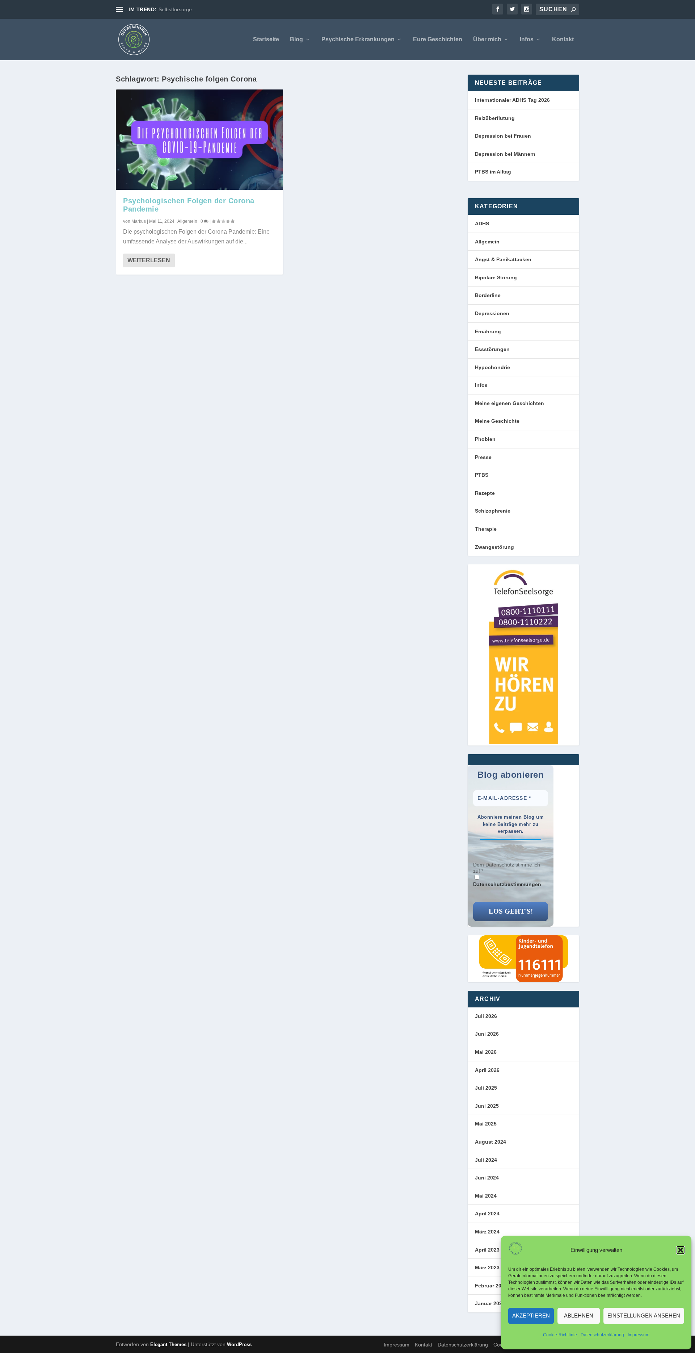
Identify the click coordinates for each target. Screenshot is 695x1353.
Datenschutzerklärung (602, 1334)
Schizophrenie (492, 511)
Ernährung (488, 331)
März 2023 (487, 1267)
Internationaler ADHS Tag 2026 (512, 100)
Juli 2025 (486, 1088)
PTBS (481, 475)
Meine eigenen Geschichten (509, 403)
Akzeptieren (531, 1315)
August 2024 (490, 1142)
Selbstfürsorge (175, 9)
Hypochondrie (492, 367)
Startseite (266, 39)
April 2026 (487, 1070)
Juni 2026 (487, 1034)
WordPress (239, 1344)
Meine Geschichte (497, 421)
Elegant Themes (168, 1344)
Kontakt (563, 39)
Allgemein (187, 221)
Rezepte (485, 493)
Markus (138, 221)
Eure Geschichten (437, 39)
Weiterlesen (148, 260)
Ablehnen (578, 1315)
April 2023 (487, 1250)
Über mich (487, 39)
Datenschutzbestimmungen (507, 884)
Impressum (638, 1334)
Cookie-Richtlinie (560, 1334)
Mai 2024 (486, 1196)
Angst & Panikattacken (503, 259)
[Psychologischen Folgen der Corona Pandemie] (199, 139)
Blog (296, 39)
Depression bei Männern (505, 154)
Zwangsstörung (494, 547)
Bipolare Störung (496, 277)
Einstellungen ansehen (643, 1315)
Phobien (485, 439)
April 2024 (487, 1213)
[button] (680, 1250)
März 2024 (487, 1232)
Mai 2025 (486, 1124)
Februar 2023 (491, 1286)
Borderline (488, 295)
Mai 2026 (486, 1052)
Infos (527, 39)
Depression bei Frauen (503, 136)
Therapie (486, 529)
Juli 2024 (486, 1160)
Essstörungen (492, 349)
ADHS (482, 223)
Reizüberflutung (495, 118)
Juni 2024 (487, 1178)
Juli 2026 (486, 1016)
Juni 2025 (487, 1106)
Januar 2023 (490, 1303)
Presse (483, 457)
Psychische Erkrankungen (358, 39)
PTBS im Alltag (493, 172)
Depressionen (492, 313)
